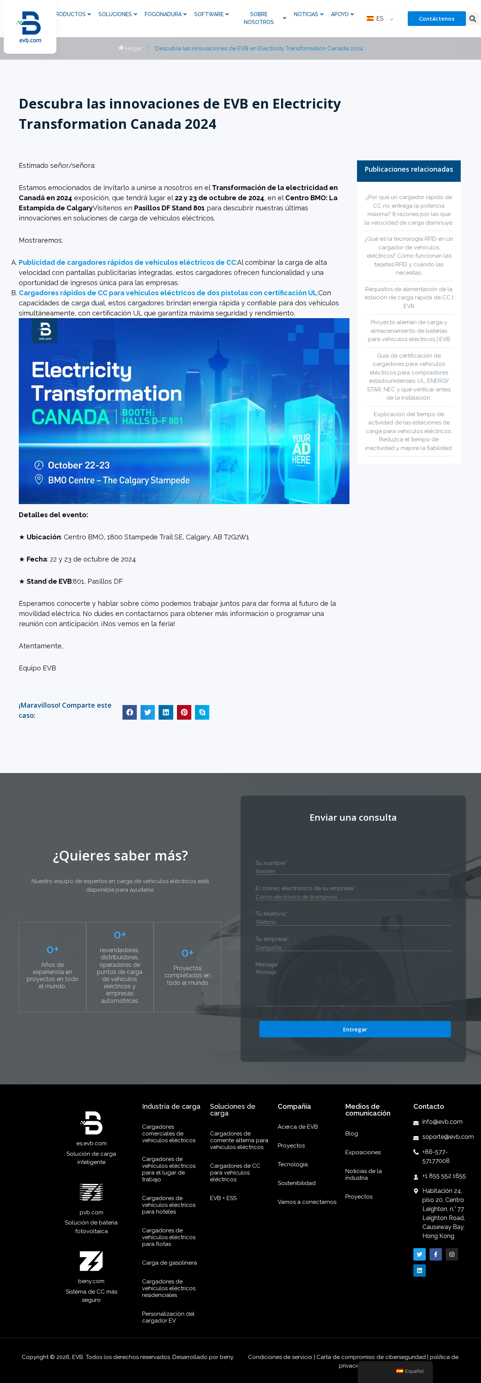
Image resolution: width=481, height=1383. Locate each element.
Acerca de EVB (298, 1126)
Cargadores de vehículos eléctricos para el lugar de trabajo (168, 1169)
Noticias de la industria (363, 1174)
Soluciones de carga (233, 1109)
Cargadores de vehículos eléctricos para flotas (168, 1237)
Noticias (306, 14)
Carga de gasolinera (169, 1262)
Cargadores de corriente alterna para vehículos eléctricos (239, 1140)
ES (379, 18)
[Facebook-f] (436, 1254)
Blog (351, 1133)
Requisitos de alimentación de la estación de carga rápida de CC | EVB (409, 298)
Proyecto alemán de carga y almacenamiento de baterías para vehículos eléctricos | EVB (409, 331)
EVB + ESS (223, 1198)
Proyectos (291, 1145)
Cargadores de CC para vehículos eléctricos (235, 1173)
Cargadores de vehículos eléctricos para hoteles (168, 1205)
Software (209, 14)
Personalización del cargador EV (168, 1317)
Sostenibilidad (297, 1183)
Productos (69, 14)
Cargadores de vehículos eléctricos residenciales (168, 1288)
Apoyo (340, 14)
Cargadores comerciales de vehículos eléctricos (168, 1133)
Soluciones (115, 14)
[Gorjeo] (419, 1254)
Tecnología (293, 1164)
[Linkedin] (419, 1270)
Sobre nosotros (259, 18)
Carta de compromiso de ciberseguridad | (372, 1357)
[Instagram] (452, 1254)
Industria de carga (171, 1106)
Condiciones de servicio (281, 1357)
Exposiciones (363, 1152)
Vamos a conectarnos (307, 1202)
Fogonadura (163, 14)
